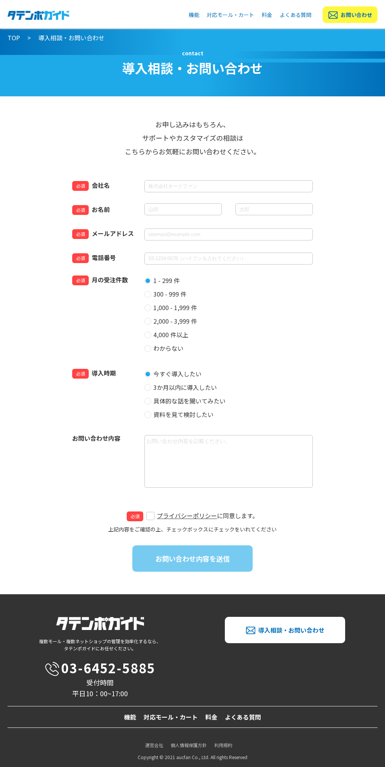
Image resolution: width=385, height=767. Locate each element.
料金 (267, 14)
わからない (168, 348)
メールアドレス (113, 233)
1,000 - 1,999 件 (175, 307)
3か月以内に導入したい (185, 387)
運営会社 (154, 745)
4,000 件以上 (170, 334)
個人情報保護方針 (189, 745)
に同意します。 (207, 515)
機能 (194, 14)
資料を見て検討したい (183, 414)
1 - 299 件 (166, 280)
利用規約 (223, 745)
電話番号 (104, 257)
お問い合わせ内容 (96, 438)
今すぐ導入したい (177, 373)
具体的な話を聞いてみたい (189, 400)
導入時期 (104, 372)
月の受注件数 (110, 279)
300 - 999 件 (169, 293)
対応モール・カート (230, 14)
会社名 (101, 185)
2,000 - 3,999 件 (175, 321)
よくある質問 (295, 14)
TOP (14, 38)
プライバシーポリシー (187, 515)
